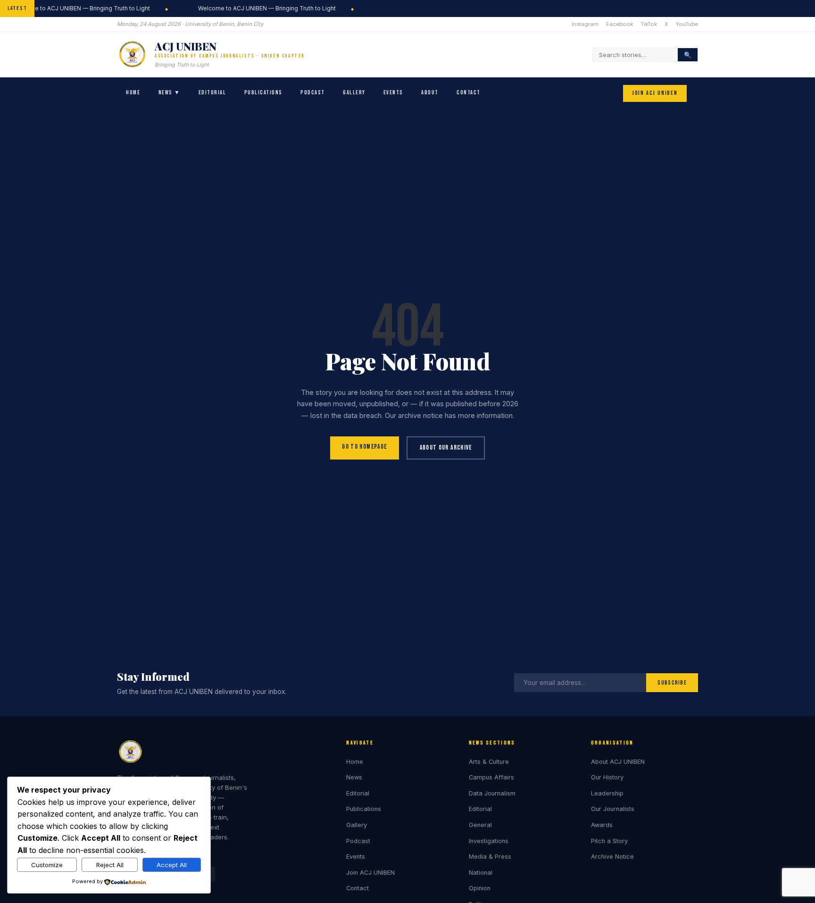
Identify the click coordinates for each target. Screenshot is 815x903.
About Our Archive (446, 448)
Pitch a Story (609, 840)
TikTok (648, 24)
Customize (47, 865)
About (430, 92)
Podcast (312, 92)
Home (133, 92)
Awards (602, 824)
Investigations (488, 840)
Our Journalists (612, 808)
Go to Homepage (364, 447)
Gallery (354, 92)
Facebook (619, 24)
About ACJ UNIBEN (618, 761)
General (480, 824)
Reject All (110, 865)
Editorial (212, 92)
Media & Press (490, 856)
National (480, 872)
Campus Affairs (491, 777)
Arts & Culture (489, 761)
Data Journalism (492, 793)
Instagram (585, 24)
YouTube (687, 24)
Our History (607, 777)
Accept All (172, 865)
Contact (468, 92)
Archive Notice (612, 856)
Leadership (607, 793)
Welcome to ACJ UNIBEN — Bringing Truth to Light (264, 8)
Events (393, 92)
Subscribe (672, 682)
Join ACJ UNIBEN (655, 93)
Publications (263, 92)
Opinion (480, 888)
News (354, 777)
